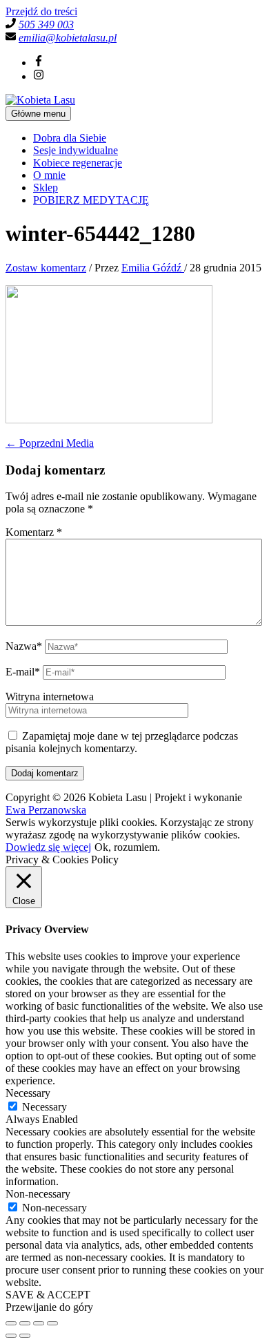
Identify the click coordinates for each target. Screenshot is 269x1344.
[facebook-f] (38, 62)
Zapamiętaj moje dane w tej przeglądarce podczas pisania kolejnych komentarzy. (122, 742)
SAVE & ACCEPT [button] (48, 1294)
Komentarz (34, 532)
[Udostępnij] (38, 1323)
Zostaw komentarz (46, 267)
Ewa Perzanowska (46, 810)
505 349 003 (46, 24)
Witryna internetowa (50, 696)
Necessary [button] (28, 1093)
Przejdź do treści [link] (41, 11)
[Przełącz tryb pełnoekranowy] (24, 1323)
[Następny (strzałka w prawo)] (24, 1336)
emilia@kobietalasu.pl (68, 38)
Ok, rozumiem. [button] (127, 847)
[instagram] (38, 76)
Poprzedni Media (50, 443)
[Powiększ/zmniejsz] (11, 1323)
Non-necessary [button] (38, 1194)
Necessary (44, 1107)
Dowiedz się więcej (48, 847)
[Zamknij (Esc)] (52, 1323)
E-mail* (23, 672)
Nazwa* (24, 646)
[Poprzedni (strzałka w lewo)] (11, 1336)
